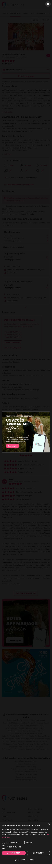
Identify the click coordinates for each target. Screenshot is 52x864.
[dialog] (26, 843)
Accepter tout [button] (13, 853)
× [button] (49, 824)
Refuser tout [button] (39, 853)
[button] (26, 859)
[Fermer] (48, 4)
